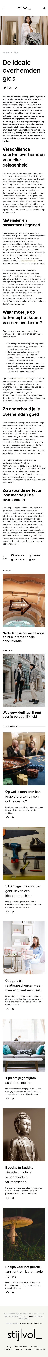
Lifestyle (18, 1349)
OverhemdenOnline (29, 261)
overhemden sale (20, 378)
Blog (16, 52)
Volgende (7, 650)
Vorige (8, 571)
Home (6, 52)
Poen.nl (30, 1316)
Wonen (28, 1349)
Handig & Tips (20, 1346)
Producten (34, 1346)
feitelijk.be (38, 1323)
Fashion (8, 1349)
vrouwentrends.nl (26, 1323)
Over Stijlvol (40, 1349)
